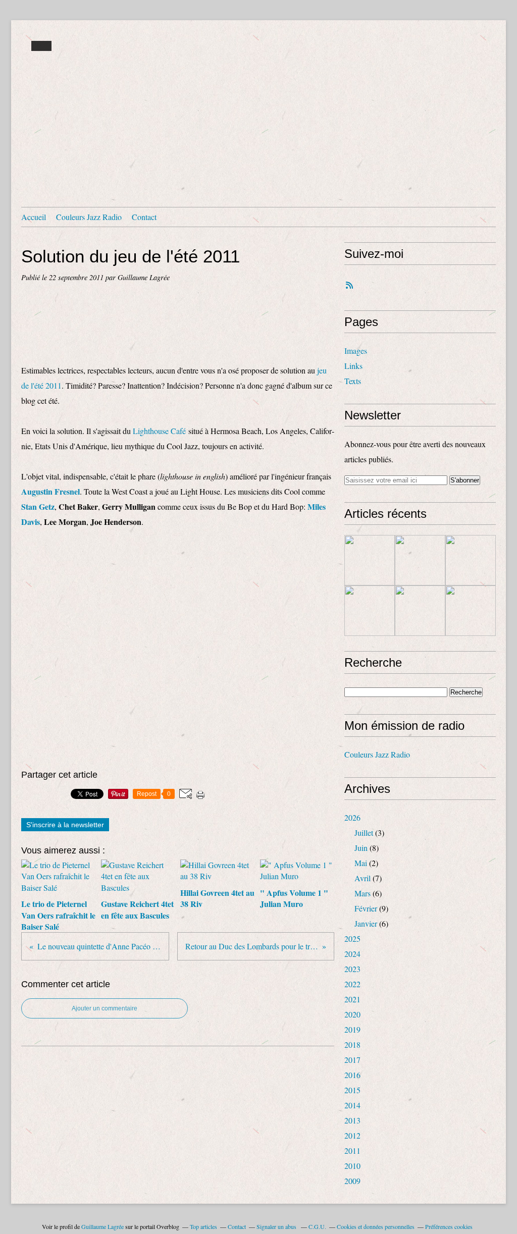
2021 (352, 999)
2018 (352, 1044)
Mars (362, 893)
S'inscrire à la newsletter (65, 825)
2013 (352, 1120)
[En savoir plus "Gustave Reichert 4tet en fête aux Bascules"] (420, 560)
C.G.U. (317, 1226)
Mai (360, 862)
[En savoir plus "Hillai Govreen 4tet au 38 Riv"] (470, 560)
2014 (352, 1105)
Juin (361, 847)
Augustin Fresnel (50, 491)
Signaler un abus (277, 1226)
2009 (352, 1180)
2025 (352, 938)
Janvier (365, 923)
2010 (352, 1165)
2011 (352, 1150)
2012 (352, 1135)
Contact (144, 216)
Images (355, 350)
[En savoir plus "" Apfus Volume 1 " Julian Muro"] (369, 610)
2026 (352, 817)
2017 (352, 1059)
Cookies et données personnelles (376, 1226)
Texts (352, 380)
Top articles (203, 1226)
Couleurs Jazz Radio (89, 216)
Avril (362, 878)
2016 (352, 1074)
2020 (352, 1014)
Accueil (33, 216)
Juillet (363, 832)
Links (353, 365)
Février (365, 908)
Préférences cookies (449, 1226)
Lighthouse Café (159, 430)
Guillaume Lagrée (102, 1226)
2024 (352, 953)
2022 (352, 984)
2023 (352, 968)
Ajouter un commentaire (104, 1008)
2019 (352, 1029)
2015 (352, 1090)
